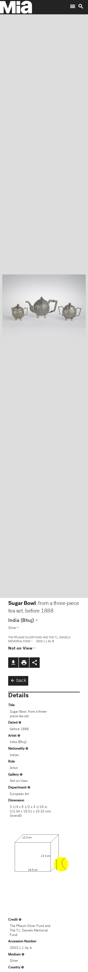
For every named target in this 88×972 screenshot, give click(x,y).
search (81, 6)
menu (73, 6)
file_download (13, 662)
